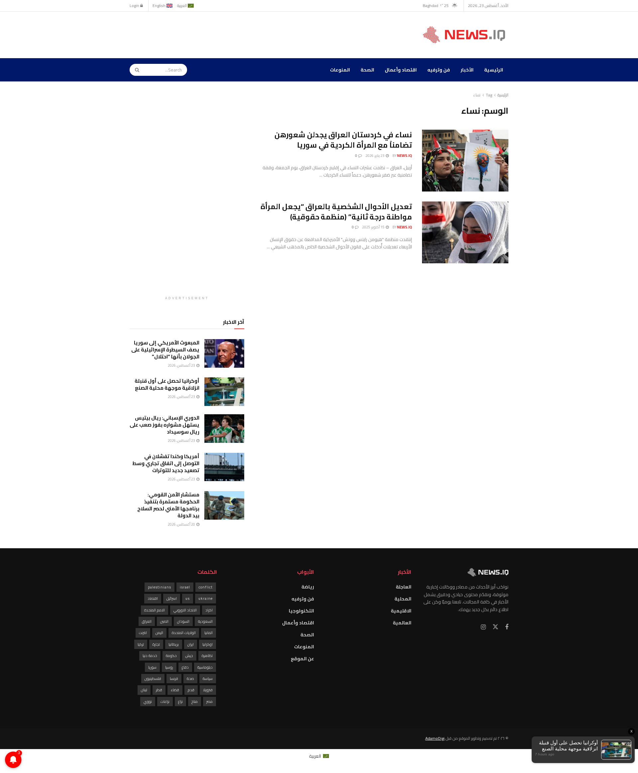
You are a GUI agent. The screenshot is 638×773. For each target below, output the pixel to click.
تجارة (156, 644)
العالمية (402, 622)
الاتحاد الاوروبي (185, 610)
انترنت (143, 632)
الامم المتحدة (154, 610)
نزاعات (164, 701)
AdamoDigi (435, 738)
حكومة (171, 655)
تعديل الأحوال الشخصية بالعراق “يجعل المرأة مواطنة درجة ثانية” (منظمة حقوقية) (336, 211)
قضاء (175, 690)
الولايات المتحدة (184, 632)
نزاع (180, 701)
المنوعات (340, 69)
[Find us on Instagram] (483, 627)
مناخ (194, 701)
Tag (489, 95)
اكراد (209, 610)
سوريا (152, 667)
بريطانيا (173, 644)
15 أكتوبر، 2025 (373, 227)
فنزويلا (208, 690)
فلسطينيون (153, 678)
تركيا (141, 644)
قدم (191, 690)
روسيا (169, 667)
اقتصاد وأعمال (401, 69)
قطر (159, 690)
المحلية (402, 598)
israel (185, 587)
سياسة (208, 678)
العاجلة (403, 586)
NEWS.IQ (404, 155)
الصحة (367, 69)
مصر (209, 701)
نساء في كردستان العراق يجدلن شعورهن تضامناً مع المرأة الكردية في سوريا (343, 140)
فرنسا (174, 678)
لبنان (144, 690)
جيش (189, 655)
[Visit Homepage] (465, 35)
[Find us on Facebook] (506, 627)
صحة (190, 678)
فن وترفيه (438, 69)
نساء (476, 95)
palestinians (159, 587)
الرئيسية (493, 69)
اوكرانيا (207, 644)
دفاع (185, 667)
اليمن (159, 632)
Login (135, 5)
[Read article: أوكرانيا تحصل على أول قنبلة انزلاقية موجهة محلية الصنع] (224, 391)
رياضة (307, 586)
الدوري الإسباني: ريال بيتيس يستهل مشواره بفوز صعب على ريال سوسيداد (164, 425)
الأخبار (467, 69)
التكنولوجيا (301, 610)
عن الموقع (302, 658)
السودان (183, 621)
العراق (147, 621)
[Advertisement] (251, 34)
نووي (148, 701)
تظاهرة (207, 655)
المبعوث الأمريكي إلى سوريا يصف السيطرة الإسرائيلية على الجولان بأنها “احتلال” (165, 349)
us (187, 598)
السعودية (205, 621)
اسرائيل (171, 598)
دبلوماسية (205, 667)
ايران (190, 644)
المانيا (208, 632)
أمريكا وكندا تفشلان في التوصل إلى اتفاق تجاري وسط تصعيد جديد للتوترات (165, 463)
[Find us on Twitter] (495, 627)
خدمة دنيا (150, 655)
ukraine (205, 598)
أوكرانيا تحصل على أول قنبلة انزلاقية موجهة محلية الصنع (167, 384)
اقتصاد (153, 598)
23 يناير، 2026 (375, 155)
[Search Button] (135, 70)
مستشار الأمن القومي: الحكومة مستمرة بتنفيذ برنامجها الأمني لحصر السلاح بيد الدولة (168, 505)
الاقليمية (401, 610)
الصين (164, 621)
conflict (206, 587)
